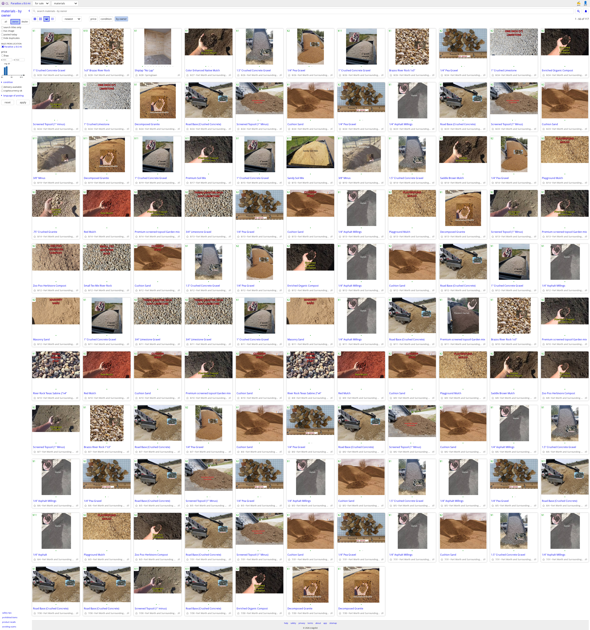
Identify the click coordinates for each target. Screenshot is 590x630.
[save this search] (586, 11)
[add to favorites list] (35, 75)
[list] (35, 19)
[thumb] (41, 19)
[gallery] (46, 19)
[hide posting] (77, 75)
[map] (52, 19)
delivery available (13, 86)
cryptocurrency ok (13, 90)
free (6, 55)
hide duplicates (12, 38)
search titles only (12, 27)
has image (9, 30)
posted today (10, 34)
